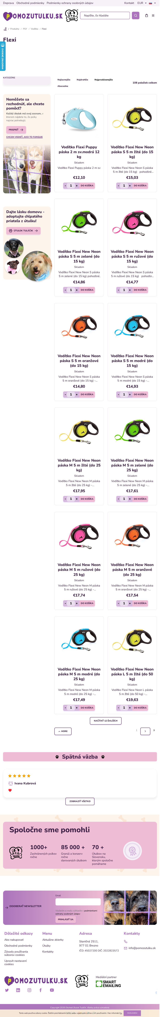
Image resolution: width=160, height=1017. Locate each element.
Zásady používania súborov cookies (16, 953)
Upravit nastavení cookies (15, 962)
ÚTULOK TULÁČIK (23, 230)
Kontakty (47, 951)
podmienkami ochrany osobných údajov (76, 912)
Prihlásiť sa (65, 919)
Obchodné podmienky (30, 3)
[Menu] (154, 15)
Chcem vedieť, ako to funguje (24, 137)
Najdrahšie (82, 79)
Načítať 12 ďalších (106, 720)
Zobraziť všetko (80, 801)
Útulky (46, 946)
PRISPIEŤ (13, 129)
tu (121, 1013)
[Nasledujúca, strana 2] (145, 731)
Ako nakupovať (13, 940)
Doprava (8, 3)
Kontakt (129, 3)
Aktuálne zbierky (52, 940)
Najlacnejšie (64, 79)
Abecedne (63, 86)
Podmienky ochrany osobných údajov (70, 3)
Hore (64, 731)
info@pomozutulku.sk (142, 948)
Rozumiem (132, 1013)
